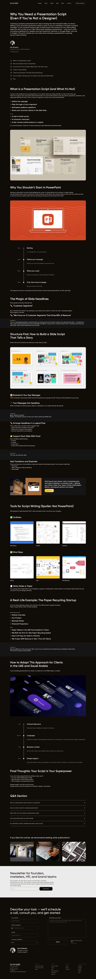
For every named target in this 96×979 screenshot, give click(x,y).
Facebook (80, 967)
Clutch (79, 972)
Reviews (67, 967)
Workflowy (13, 545)
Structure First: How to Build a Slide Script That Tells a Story (30, 66)
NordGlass (53, 974)
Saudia (52, 967)
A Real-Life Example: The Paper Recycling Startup (28, 72)
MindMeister (66, 580)
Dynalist (64, 545)
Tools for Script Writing (19, 69)
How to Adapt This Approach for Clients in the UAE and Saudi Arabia (33, 76)
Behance (79, 969)
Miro (37, 580)
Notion (38, 545)
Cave (52, 969)
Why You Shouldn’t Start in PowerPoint (24, 63)
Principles (67, 969)
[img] (12, 950)
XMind (12, 580)
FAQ (14, 79)
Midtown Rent (53, 972)
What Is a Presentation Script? (22, 60)
